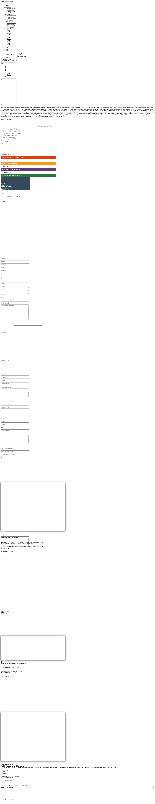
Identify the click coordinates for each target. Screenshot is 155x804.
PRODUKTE (7, 7)
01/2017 (9, 33)
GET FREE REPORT (13, 196)
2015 (5, 70)
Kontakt (3, 773)
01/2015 (9, 42)
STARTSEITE (7, 5)
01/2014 (9, 44)
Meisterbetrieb (10, 10)
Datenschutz (8, 787)
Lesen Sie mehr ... (5, 676)
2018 (5, 66)
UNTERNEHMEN (9, 14)
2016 (5, 69)
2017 (5, 67)
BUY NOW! (5, 141)
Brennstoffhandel (11, 11)
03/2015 (9, 39)
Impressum (14, 787)
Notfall (3, 771)
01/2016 (9, 37)
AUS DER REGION (9, 28)
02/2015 (9, 40)
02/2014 (9, 43)
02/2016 (9, 36)
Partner (3, 787)
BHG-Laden (10, 27)
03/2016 (9, 34)
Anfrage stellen (5, 770)
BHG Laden (10, 12)
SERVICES (7, 21)
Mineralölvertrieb (11, 8)
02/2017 (9, 31)
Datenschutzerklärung (8, 323)
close (2, 143)
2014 (5, 76)
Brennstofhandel (11, 26)
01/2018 (9, 30)
